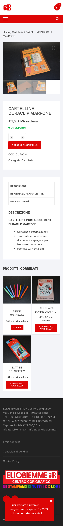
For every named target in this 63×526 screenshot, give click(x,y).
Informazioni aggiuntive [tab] (27, 193)
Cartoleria (17, 32)
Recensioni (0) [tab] (19, 201)
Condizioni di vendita (15, 451)
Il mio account (11, 442)
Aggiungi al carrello (25, 145)
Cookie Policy (11, 461)
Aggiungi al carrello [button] (46, 327)
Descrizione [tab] (18, 186)
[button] (53, 48)
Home (6, 32)
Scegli (17, 327)
